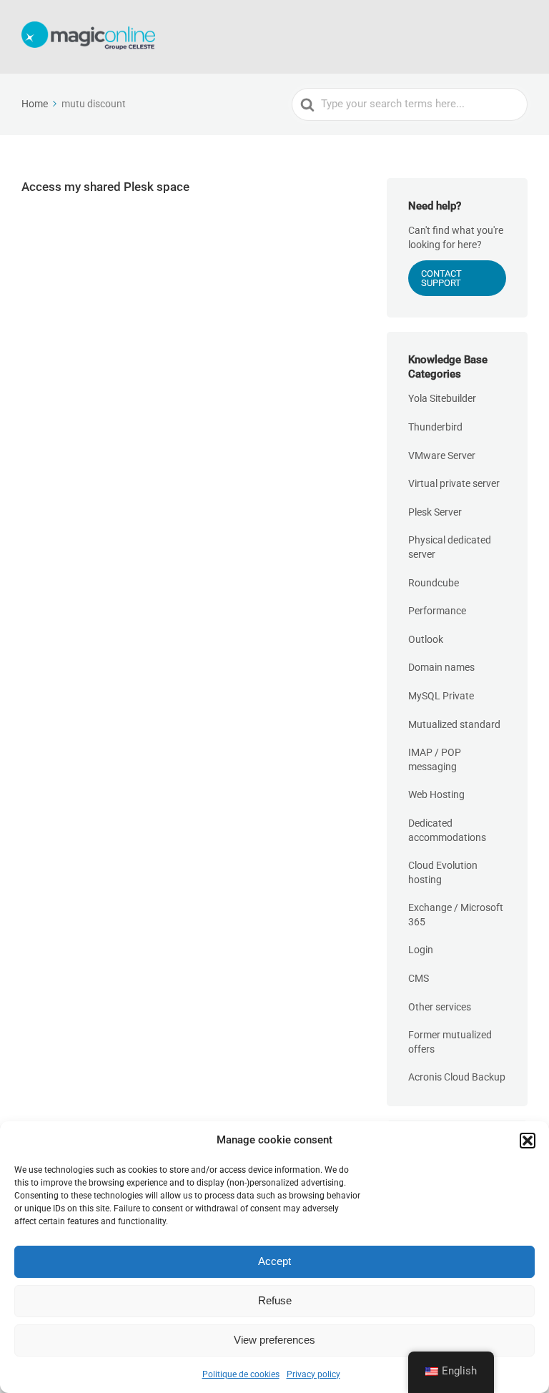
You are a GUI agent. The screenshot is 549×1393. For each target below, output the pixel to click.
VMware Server (441, 455)
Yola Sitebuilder (442, 398)
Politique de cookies (241, 1374)
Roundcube (433, 583)
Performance (437, 610)
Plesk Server (435, 512)
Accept (274, 1261)
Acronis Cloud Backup (456, 1077)
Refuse (275, 1300)
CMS (418, 978)
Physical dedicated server (449, 547)
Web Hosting (436, 794)
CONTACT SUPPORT (441, 278)
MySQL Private (441, 696)
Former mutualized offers (450, 1042)
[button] (527, 1140)
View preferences (274, 1340)
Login (420, 949)
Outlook (425, 639)
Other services (439, 1007)
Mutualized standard (454, 724)
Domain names (441, 667)
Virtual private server (454, 483)
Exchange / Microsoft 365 (455, 914)
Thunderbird (435, 427)
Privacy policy (313, 1374)
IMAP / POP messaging (434, 759)
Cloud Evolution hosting (443, 872)
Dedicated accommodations (447, 830)
